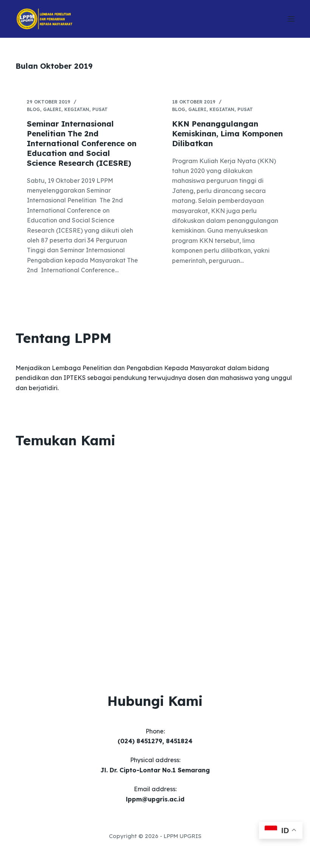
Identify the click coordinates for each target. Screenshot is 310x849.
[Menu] (291, 18)
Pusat (100, 109)
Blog (33, 109)
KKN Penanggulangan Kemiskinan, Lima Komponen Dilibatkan (227, 133)
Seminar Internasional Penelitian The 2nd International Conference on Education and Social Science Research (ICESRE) (81, 143)
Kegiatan (76, 109)
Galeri (52, 109)
